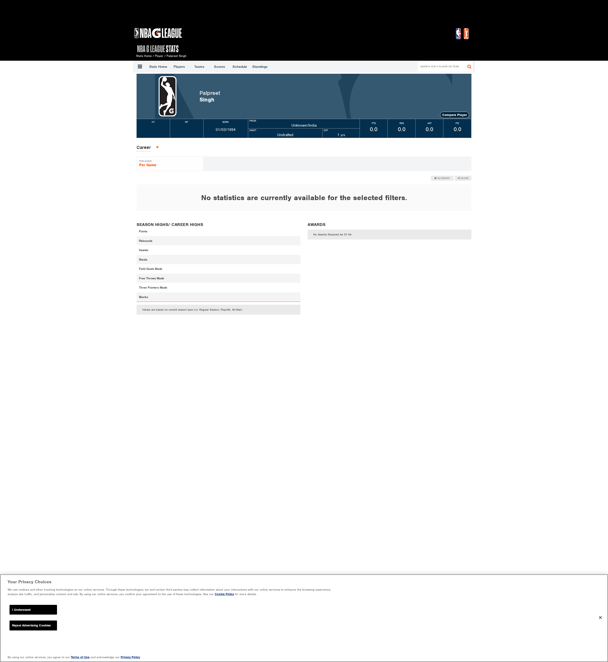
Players (179, 66)
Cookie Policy (224, 594)
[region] (304, 618)
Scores (219, 66)
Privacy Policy (130, 657)
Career (144, 147)
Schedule (240, 66)
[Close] (600, 617)
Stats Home (158, 66)
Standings (259, 66)
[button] (140, 67)
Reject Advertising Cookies (31, 625)
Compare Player (454, 115)
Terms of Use (80, 657)
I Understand (21, 610)
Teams (199, 66)
